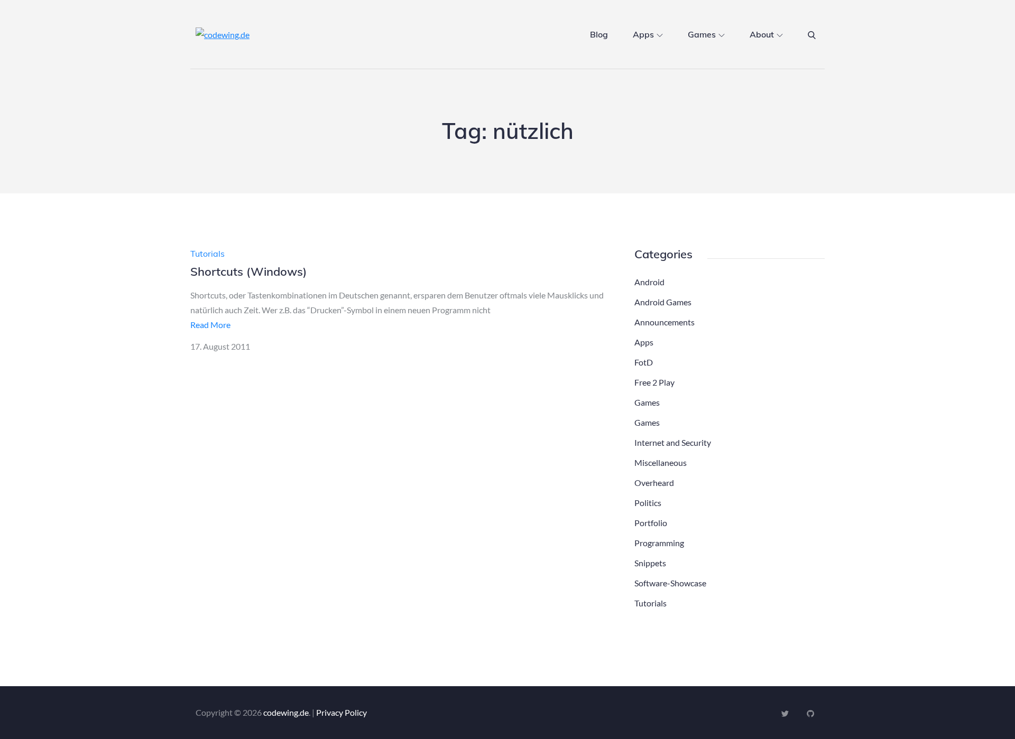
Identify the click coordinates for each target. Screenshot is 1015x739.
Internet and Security (672, 442)
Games (702, 34)
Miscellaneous (660, 462)
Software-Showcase (670, 583)
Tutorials (207, 253)
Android (649, 282)
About (762, 34)
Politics (647, 503)
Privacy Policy (341, 712)
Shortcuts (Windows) (248, 271)
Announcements (664, 322)
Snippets (650, 563)
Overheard (654, 483)
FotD (643, 362)
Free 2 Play (654, 382)
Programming (659, 543)
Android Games (662, 302)
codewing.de (286, 712)
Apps (643, 34)
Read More (210, 325)
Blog (599, 34)
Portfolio (650, 523)
